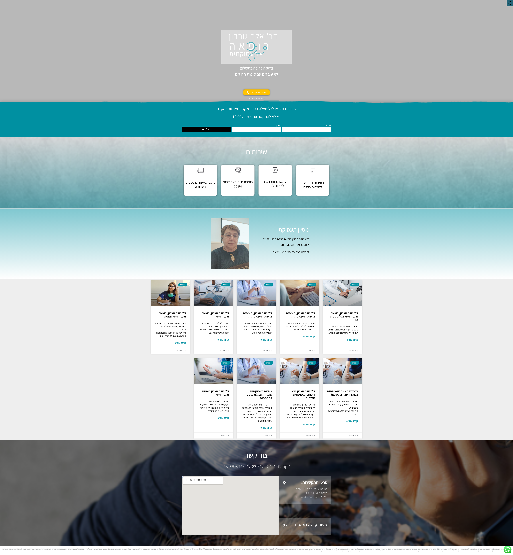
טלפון (278, 125)
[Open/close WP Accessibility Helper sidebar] (510, 3)
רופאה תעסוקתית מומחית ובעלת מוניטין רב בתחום (258, 394)
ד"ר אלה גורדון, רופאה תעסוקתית (215, 314)
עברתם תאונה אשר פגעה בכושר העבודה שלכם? (342, 392)
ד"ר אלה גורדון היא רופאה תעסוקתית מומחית (303, 394)
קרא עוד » (352, 340)
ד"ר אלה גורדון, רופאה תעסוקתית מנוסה (172, 314)
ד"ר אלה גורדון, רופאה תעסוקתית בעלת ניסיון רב (344, 316)
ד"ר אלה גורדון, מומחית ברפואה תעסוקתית (300, 314)
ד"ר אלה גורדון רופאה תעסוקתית (215, 392)
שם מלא (327, 125)
